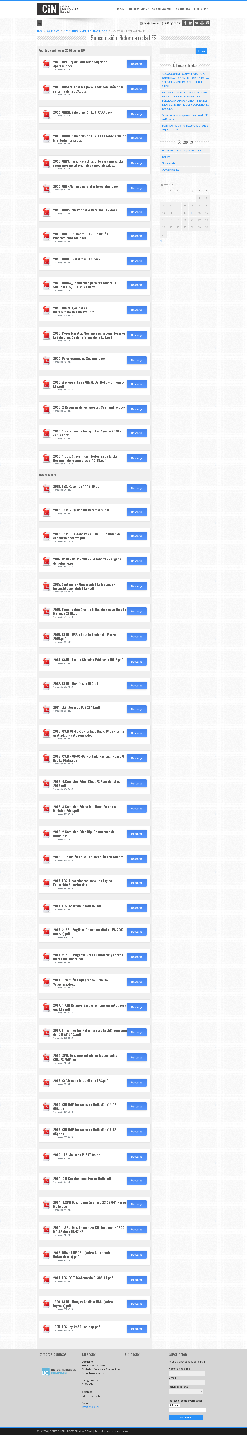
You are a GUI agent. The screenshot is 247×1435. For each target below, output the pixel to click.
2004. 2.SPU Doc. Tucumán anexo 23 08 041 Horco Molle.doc (89, 1204)
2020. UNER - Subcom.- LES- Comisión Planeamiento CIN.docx (80, 235)
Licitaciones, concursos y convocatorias (182, 150)
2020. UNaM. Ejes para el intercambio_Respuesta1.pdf (74, 309)
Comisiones (53, 31)
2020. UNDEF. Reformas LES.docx (76, 258)
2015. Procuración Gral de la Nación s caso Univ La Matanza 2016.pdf (89, 611)
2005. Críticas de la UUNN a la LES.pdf (80, 1080)
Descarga (136, 63)
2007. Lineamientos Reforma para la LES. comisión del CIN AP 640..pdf (90, 1032)
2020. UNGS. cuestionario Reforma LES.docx (85, 209)
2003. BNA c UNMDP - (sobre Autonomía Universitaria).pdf (81, 1254)
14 (192, 213)
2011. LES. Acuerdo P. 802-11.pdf (76, 707)
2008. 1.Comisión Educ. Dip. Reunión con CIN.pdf (88, 856)
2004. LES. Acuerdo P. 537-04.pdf (77, 1154)
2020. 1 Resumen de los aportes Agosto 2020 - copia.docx (87, 433)
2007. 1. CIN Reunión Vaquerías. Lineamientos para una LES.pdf (89, 1007)
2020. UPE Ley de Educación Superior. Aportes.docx (80, 63)
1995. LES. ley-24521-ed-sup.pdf (76, 1326)
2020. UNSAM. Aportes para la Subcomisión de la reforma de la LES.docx (88, 88)
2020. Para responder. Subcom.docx (79, 358)
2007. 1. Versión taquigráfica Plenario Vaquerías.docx (80, 981)
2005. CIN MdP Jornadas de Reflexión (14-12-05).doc (85, 1106)
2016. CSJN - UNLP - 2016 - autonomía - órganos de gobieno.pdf (88, 560)
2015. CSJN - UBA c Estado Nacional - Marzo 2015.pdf (84, 636)
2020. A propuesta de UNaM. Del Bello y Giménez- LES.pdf (88, 384)
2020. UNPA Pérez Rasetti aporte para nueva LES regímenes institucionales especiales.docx (88, 163)
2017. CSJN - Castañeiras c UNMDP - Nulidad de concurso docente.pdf (87, 535)
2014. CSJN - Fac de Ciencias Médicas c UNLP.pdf (88, 659)
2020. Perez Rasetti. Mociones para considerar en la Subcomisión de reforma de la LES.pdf (89, 335)
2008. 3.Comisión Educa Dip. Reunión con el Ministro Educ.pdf (85, 808)
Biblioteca (201, 8)
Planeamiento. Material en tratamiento (85, 31)
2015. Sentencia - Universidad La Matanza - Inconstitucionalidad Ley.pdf (84, 586)
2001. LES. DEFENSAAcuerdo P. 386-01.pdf (83, 1277)
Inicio (121, 8)
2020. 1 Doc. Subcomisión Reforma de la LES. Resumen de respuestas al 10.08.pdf (85, 458)
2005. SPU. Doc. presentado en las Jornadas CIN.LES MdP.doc (85, 1057)
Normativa (183, 8)
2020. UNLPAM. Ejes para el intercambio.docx (85, 186)
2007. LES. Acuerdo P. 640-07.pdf (77, 905)
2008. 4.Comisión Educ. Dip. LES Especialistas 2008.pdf (86, 783)
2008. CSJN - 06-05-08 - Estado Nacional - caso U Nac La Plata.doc (88, 758)
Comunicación (161, 8)
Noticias (166, 157)
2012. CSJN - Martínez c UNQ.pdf (76, 683)
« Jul (161, 240)
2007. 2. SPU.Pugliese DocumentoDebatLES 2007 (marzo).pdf (88, 931)
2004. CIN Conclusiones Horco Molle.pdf (82, 1178)
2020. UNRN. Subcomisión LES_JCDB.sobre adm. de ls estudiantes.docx (89, 137)
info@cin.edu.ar (151, 23)
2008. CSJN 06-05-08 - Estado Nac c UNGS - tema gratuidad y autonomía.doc (88, 733)
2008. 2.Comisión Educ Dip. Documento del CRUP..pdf (84, 833)
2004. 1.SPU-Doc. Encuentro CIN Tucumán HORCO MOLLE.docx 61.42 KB (88, 1229)
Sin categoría (168, 163)
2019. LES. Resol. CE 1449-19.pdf (77, 486)
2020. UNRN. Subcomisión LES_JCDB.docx (82, 112)
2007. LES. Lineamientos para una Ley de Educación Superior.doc (82, 882)
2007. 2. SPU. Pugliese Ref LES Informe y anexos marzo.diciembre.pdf (88, 956)
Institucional (137, 8)
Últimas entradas (170, 169)
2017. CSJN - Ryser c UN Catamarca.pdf (81, 509)
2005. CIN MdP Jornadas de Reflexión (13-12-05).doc (85, 1131)
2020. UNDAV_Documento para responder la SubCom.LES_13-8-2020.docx (84, 284)
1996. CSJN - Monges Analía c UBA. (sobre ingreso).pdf (83, 1303)
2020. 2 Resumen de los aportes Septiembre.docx (89, 407)
